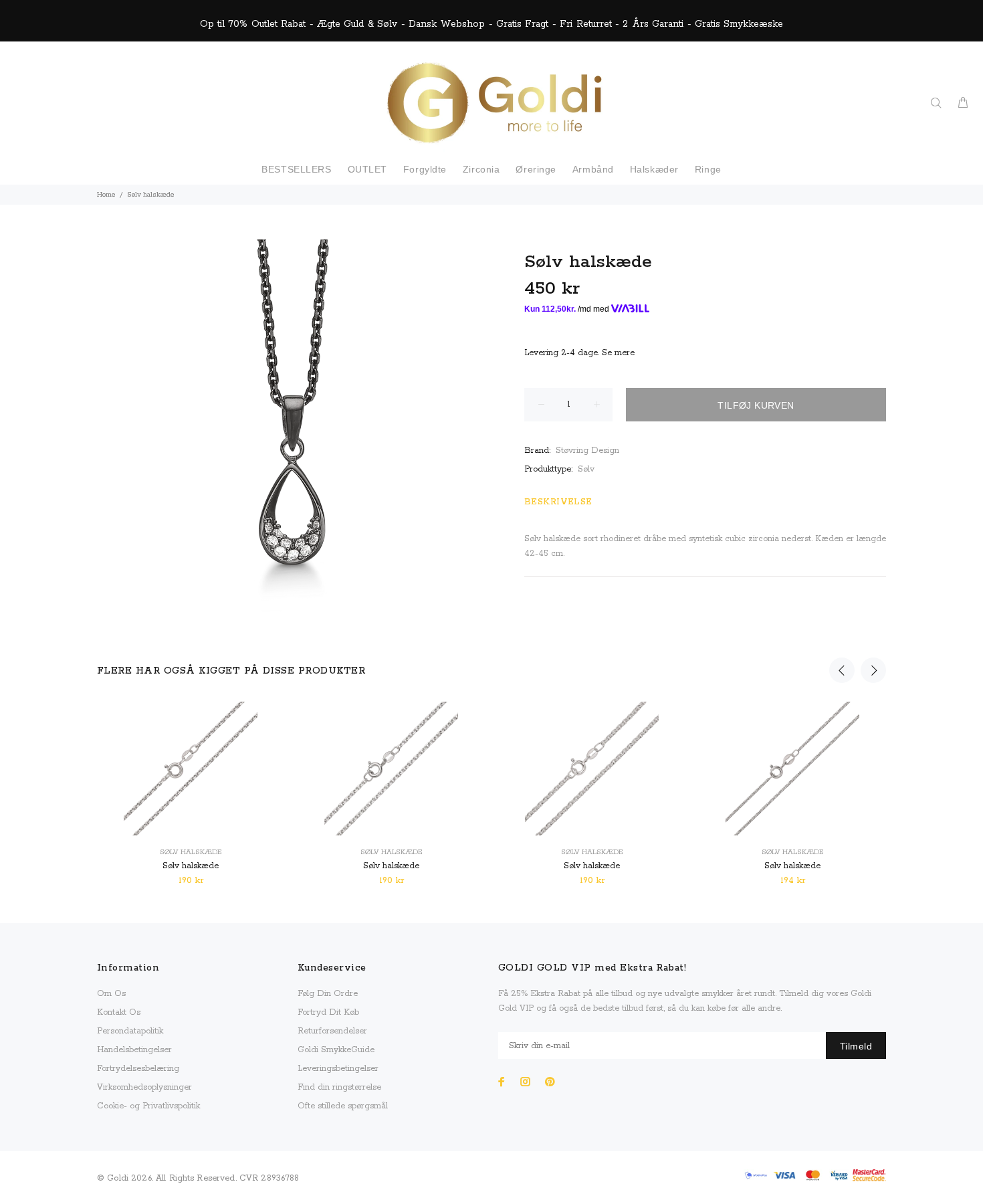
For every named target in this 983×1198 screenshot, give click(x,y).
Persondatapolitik (130, 1031)
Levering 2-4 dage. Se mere (579, 353)
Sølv (586, 469)
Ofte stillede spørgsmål (343, 1106)
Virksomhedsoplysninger (144, 1087)
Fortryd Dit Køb (328, 1012)
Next (873, 670)
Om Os (111, 994)
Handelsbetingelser (134, 1050)
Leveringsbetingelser (338, 1069)
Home (106, 194)
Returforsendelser (332, 1031)
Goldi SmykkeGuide (336, 1050)
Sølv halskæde (190, 852)
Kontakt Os (118, 1012)
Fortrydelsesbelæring (138, 1069)
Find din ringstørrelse (339, 1087)
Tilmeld (856, 1046)
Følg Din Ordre (328, 994)
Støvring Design (587, 450)
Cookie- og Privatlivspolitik (148, 1106)
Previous (842, 670)
